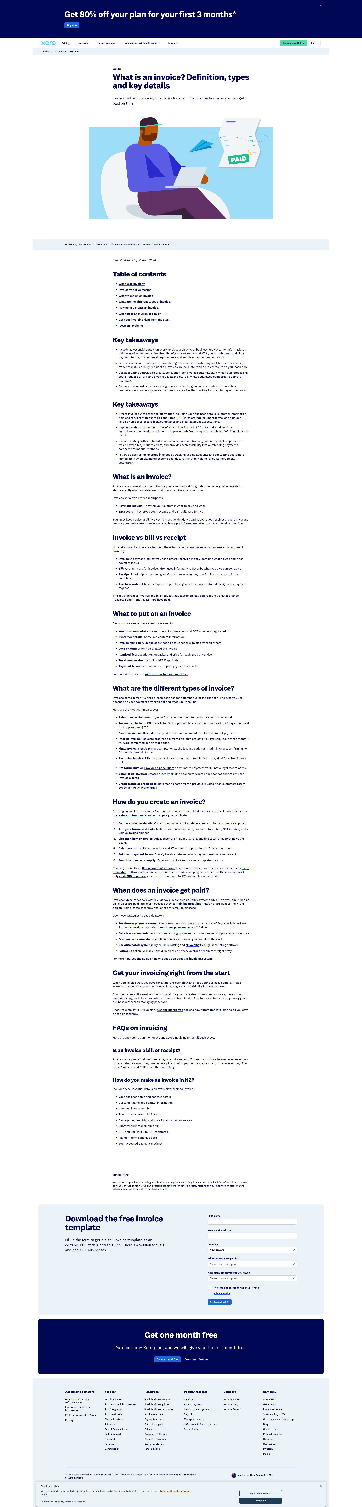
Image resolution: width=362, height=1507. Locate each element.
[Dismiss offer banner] (320, 5)
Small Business (106, 43)
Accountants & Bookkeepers (141, 43)
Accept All (261, 1500)
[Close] (321, 1486)
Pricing (66, 43)
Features (83, 43)
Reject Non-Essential (260, 1493)
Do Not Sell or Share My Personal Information (63, 1501)
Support (172, 43)
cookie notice (173, 1491)
